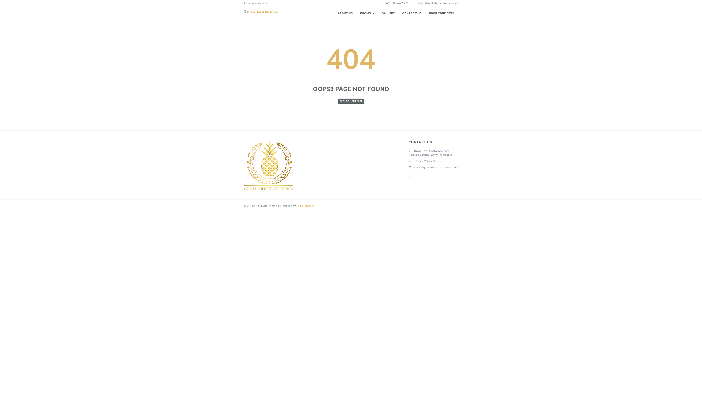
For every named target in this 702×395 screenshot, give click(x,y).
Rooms (366, 13)
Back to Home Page (351, 101)
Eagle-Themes (305, 205)
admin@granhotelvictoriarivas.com (438, 2)
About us (345, 13)
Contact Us (412, 13)
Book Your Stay (441, 13)
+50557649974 (399, 2)
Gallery (388, 13)
